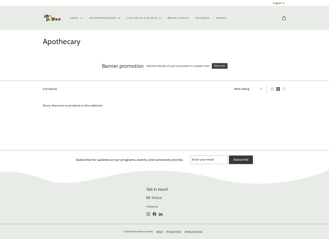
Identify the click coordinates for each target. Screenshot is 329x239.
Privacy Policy (173, 231)
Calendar (202, 18)
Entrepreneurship (103, 18)
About (75, 18)
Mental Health (178, 18)
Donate (221, 18)
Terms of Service (193, 231)
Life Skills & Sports (142, 18)
